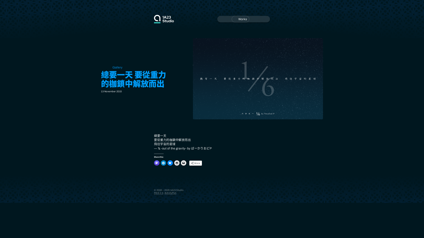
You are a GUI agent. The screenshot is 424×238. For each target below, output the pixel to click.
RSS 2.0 (158, 193)
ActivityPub (170, 193)
